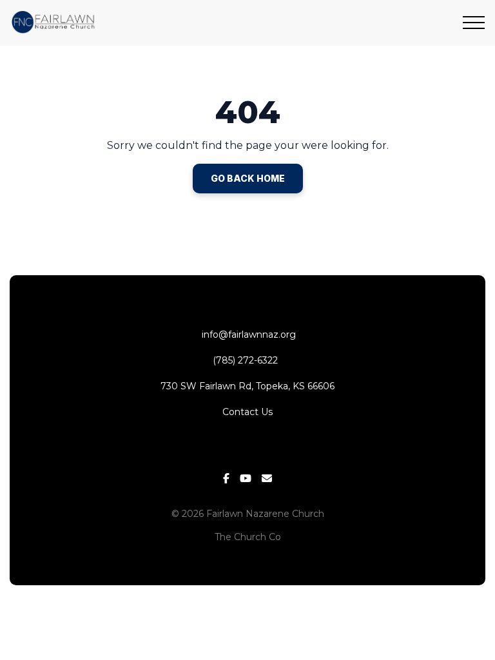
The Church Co (248, 537)
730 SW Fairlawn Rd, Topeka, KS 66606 (247, 386)
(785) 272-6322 (248, 360)
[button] (474, 23)
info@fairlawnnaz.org (247, 334)
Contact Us (247, 412)
